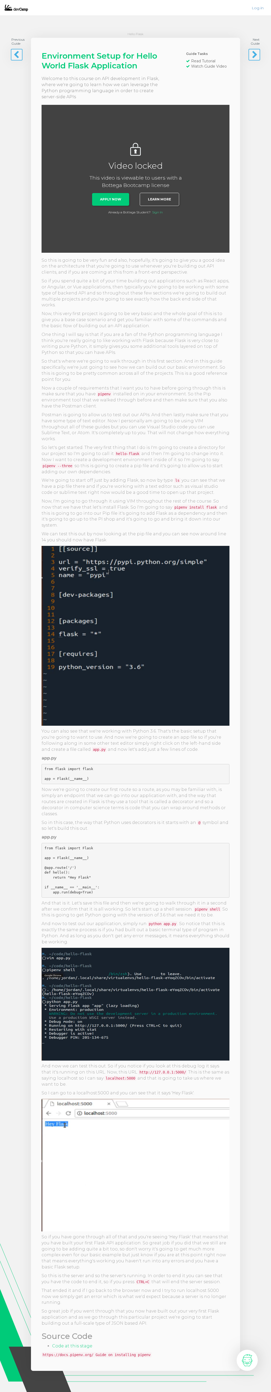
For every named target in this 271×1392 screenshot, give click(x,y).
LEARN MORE (159, 199)
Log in (258, 8)
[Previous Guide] (16, 54)
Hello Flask (135, 34)
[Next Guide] (254, 54)
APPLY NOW (110, 199)
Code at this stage (72, 1345)
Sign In (157, 212)
